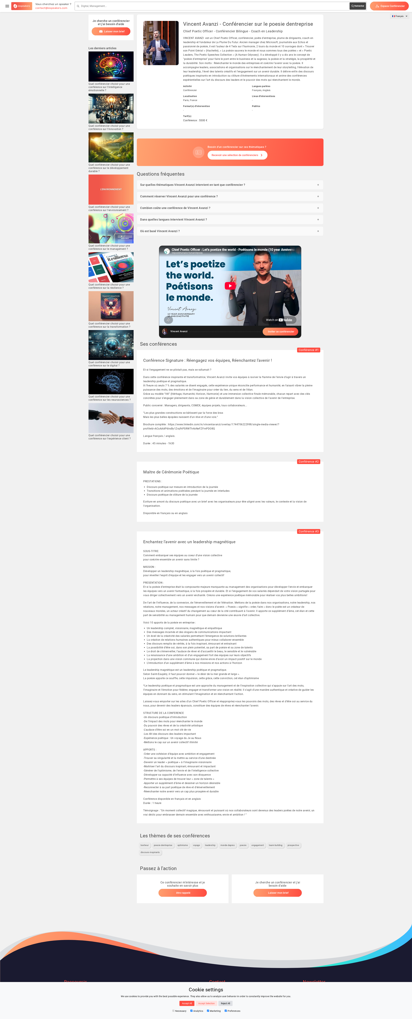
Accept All (187, 1003)
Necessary (181, 1011)
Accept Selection (206, 1003)
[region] (230, 292)
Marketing (215, 1011)
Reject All (225, 1003)
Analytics (198, 1011)
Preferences (234, 1011)
